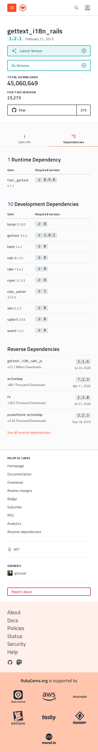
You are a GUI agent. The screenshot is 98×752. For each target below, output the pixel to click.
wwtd (15, 330)
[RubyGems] (22, 7)
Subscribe (14, 507)
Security (16, 644)
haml (14, 246)
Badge (12, 498)
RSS (10, 515)
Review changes (19, 490)
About (14, 612)
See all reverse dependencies (29, 432)
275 (83, 110)
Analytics (14, 523)
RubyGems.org (34, 680)
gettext (17, 235)
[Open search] (76, 8)
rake (15, 269)
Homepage (15, 466)
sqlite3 (16, 319)
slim (14, 308)
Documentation (19, 474)
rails (15, 258)
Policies (15, 628)
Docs (12, 620)
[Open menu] (11, 8)
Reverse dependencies (24, 531)
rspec (16, 280)
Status (14, 636)
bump (16, 224)
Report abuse (21, 591)
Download (15, 482)
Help (12, 652)
